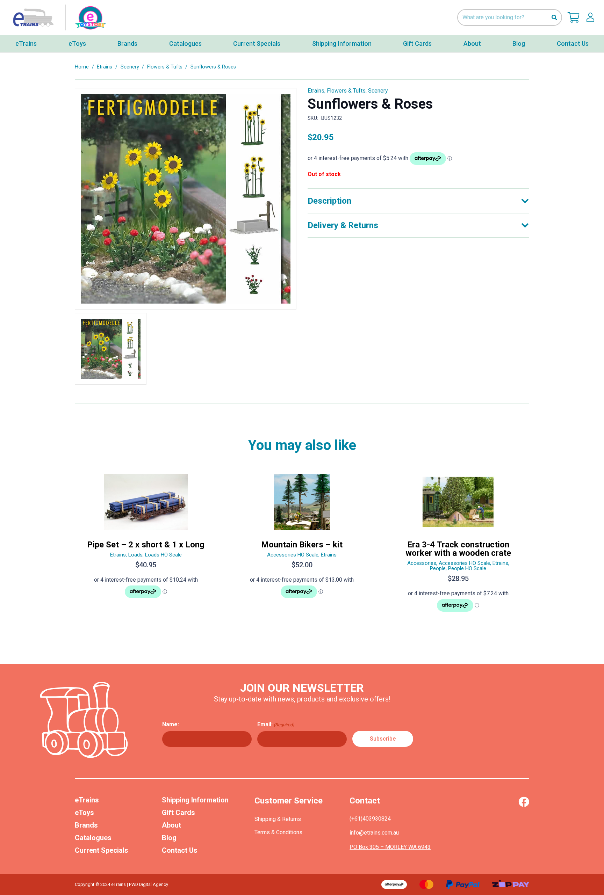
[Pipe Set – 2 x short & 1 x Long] (146, 546)
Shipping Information (195, 800)
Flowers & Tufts (164, 67)
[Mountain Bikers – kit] (302, 546)
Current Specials (101, 850)
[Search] (554, 18)
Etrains (104, 67)
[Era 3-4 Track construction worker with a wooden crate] (458, 546)
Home (82, 67)
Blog (169, 838)
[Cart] (573, 17)
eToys (84, 812)
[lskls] (590, 17)
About (171, 825)
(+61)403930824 (370, 818)
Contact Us (179, 850)
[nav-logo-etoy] (57, 18)
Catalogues (93, 838)
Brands (86, 825)
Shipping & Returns (277, 819)
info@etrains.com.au (374, 832)
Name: (170, 724)
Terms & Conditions (278, 832)
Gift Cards (178, 812)
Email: (275, 724)
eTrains (87, 800)
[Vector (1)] (523, 801)
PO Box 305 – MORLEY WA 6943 (390, 847)
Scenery (130, 67)
